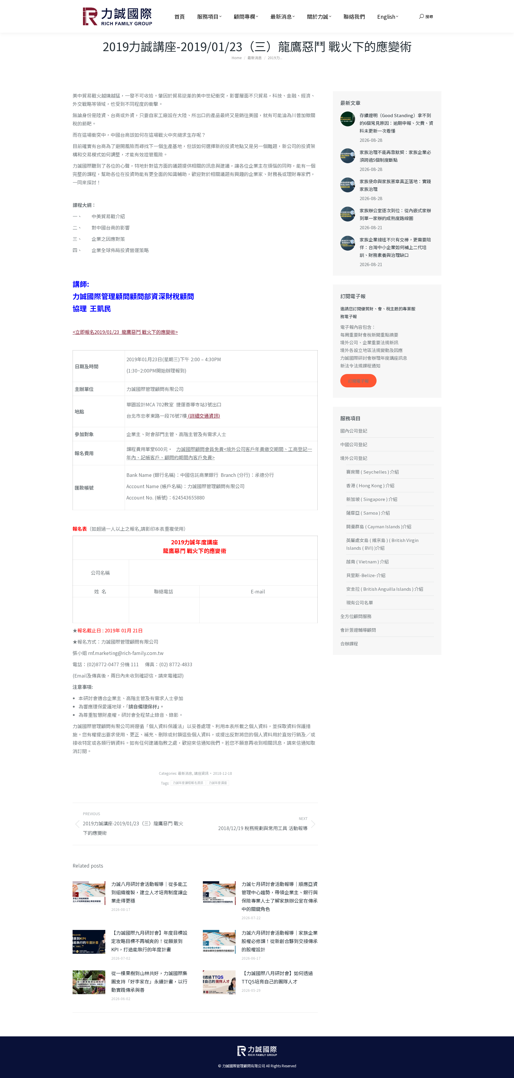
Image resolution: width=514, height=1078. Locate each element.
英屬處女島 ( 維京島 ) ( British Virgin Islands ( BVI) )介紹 (382, 544)
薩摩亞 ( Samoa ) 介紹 (368, 513)
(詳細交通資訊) (203, 415)
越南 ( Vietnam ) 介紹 (367, 561)
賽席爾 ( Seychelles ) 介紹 (372, 472)
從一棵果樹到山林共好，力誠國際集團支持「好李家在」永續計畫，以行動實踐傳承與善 (149, 981)
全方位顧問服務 (356, 616)
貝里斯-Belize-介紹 (366, 575)
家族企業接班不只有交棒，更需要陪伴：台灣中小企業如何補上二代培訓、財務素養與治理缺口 (395, 247)
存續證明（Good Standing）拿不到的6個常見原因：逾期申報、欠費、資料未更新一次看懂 (396, 123)
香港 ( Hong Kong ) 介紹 (370, 485)
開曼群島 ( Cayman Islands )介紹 (378, 526)
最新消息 (185, 773)
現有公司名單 (359, 602)
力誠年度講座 (218, 783)
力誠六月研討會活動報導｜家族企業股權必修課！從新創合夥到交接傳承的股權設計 (280, 941)
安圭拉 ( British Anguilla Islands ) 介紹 (384, 589)
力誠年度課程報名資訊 (188, 783)
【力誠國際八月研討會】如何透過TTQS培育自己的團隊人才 (277, 977)
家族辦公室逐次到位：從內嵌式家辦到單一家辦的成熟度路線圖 (395, 214)
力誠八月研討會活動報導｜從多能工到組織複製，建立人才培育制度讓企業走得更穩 (149, 892)
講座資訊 (201, 773)
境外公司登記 (353, 458)
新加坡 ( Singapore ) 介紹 (371, 499)
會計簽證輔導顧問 (358, 630)
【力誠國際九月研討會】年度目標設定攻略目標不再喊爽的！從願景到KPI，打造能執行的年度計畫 (149, 941)
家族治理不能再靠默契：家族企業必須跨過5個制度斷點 (395, 156)
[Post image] (89, 893)
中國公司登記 (353, 444)
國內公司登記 (353, 431)
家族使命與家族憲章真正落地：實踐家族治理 (395, 185)
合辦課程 (349, 643)
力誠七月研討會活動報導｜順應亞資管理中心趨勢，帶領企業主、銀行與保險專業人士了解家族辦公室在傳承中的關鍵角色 (280, 896)
